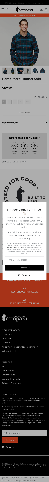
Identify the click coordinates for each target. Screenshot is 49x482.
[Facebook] (19, 275)
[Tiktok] (30, 275)
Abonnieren (24, 268)
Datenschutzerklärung (14, 247)
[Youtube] (26, 275)
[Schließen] (43, 205)
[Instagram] (23, 275)
